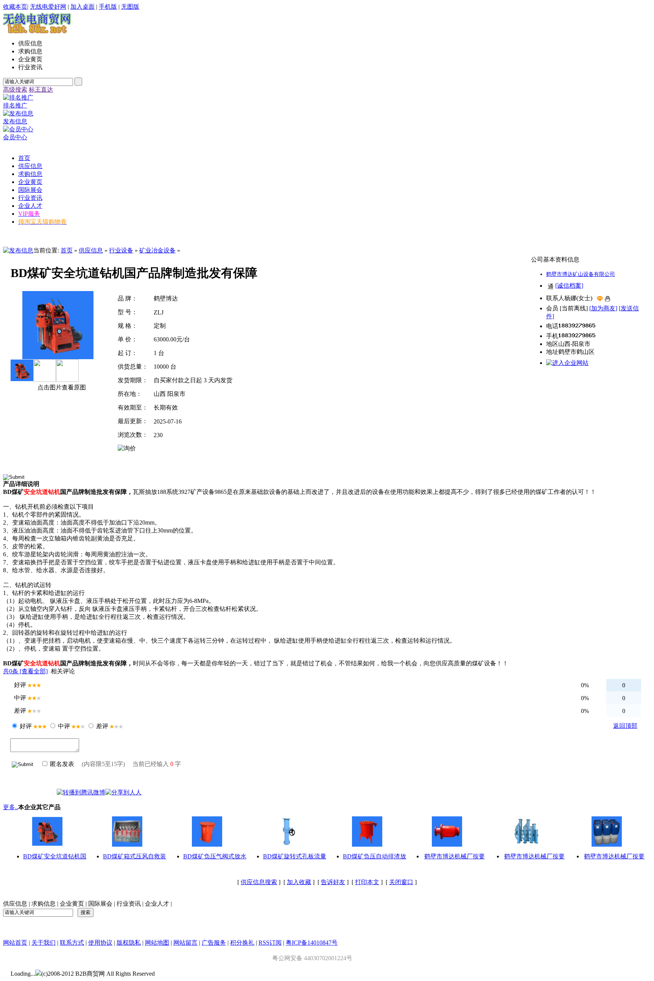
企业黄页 (72, 903)
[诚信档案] (569, 285)
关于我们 (43, 942)
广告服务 (214, 942)
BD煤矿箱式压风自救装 (134, 856)
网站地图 (157, 942)
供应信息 (91, 250)
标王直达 (41, 89)
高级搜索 (15, 89)
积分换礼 (242, 942)
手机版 (108, 6)
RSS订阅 (270, 942)
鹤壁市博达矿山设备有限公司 (580, 274)
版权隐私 (129, 942)
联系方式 (72, 942)
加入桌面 (82, 6)
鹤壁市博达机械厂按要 (454, 856)
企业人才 (157, 903)
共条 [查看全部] (25, 671)
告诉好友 (333, 882)
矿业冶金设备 (157, 250)
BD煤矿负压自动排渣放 (374, 856)
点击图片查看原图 (61, 387)
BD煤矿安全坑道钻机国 (54, 856)
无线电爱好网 (48, 6)
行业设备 (121, 250)
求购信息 (43, 903)
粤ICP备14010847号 (312, 942)
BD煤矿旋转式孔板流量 (294, 856)
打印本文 (367, 882)
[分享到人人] (123, 792)
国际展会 (100, 903)
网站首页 (15, 942)
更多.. (10, 807)
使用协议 (100, 942)
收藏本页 (15, 6)
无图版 (130, 6)
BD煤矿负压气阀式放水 (214, 856)
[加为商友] (603, 308)
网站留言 (185, 942)
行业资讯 (129, 903)
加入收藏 (299, 882)
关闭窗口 (401, 882)
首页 (67, 250)
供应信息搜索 (259, 882)
